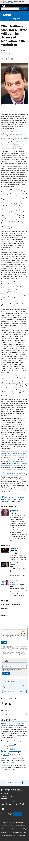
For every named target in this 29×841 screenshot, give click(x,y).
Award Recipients (6, 499)
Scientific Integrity (5, 832)
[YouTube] (16, 804)
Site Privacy (5, 822)
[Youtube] (6, 703)
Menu (25, 9)
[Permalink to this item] (19, 506)
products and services (15, 751)
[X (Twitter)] (3, 703)
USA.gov (20, 835)
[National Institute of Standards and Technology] (12, 790)
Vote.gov (25, 835)
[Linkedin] (5, 58)
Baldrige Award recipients (18, 138)
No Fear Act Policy (6, 829)
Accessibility (13, 822)
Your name (4, 608)
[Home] (6, 5)
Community (19, 501)
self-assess (6, 755)
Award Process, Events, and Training (14, 497)
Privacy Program (21, 822)
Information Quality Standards (19, 832)
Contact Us (10, 801)
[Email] (12, 58)
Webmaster (4, 801)
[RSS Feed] (23, 804)
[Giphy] (20, 804)
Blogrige (7, 15)
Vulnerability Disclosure (20, 825)
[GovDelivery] (9, 703)
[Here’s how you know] (14, 2)
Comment (4, 615)
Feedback (17, 814)
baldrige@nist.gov (8, 762)
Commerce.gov (5, 835)
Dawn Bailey (6, 53)
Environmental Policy (21, 829)
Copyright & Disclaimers (7, 825)
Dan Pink (3, 125)
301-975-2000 (4, 798)
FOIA (13, 829)
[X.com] (9, 58)
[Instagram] (13, 804)
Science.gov (13, 835)
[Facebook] (2, 58)
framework (12, 745)
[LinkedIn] (9, 804)
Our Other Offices (18, 801)
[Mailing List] (3, 809)
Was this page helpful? (14, 783)
